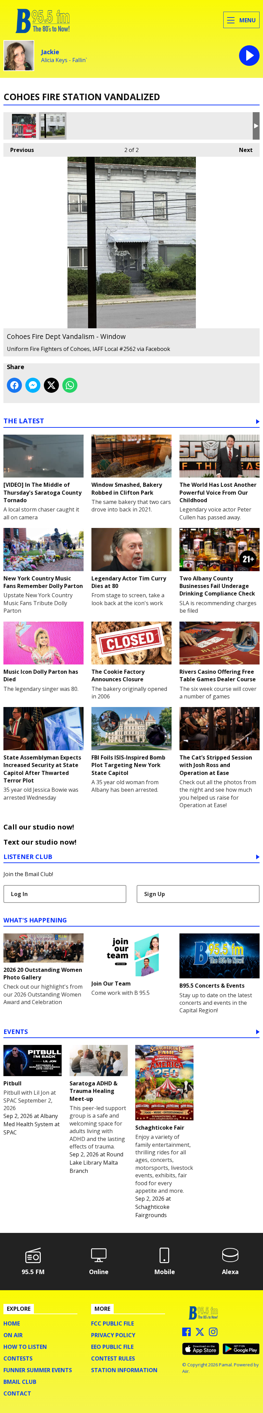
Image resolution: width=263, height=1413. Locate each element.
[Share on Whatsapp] (69, 385)
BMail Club (19, 1382)
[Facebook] (186, 1334)
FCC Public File (112, 1323)
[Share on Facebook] (14, 385)
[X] (200, 1334)
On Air (13, 1335)
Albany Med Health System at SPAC (31, 1124)
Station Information (124, 1370)
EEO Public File (112, 1347)
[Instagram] (213, 1334)
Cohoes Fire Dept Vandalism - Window (53, 126)
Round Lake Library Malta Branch (96, 1163)
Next (242, 150)
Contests (18, 1358)
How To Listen (25, 1347)
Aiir (185, 1371)
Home (11, 1323)
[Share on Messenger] (32, 385)
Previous (18, 150)
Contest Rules (113, 1358)
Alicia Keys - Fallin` (64, 60)
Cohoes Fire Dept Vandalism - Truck (24, 126)
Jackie (50, 52)
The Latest (23, 421)
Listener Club (27, 857)
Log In (19, 894)
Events (15, 1032)
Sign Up (154, 894)
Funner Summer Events (37, 1370)
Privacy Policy (113, 1335)
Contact (17, 1393)
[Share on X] (51, 385)
